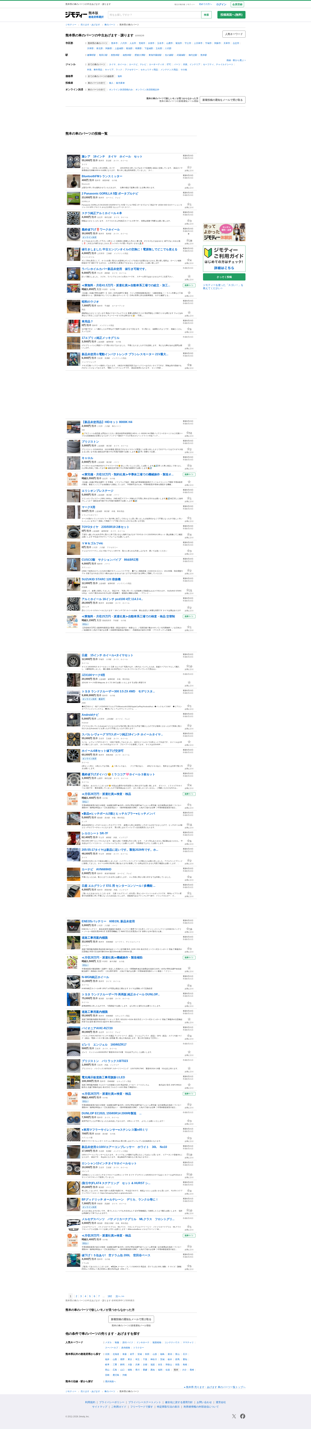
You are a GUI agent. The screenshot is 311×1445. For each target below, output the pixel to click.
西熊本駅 (115, 55)
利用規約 (90, 1402)
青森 (124, 1354)
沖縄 (124, 1375)
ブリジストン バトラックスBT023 (105, 1060)
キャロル (87, 458)
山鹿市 (169, 43)
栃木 (170, 1359)
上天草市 (198, 43)
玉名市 (160, 43)
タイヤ (84, 164)
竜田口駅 (103, 55)
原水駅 (107, 818)
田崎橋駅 (109, 942)
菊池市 (178, 43)
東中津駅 (113, 961)
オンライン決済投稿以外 (147, 89)
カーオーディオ (156, 64)
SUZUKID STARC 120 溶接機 (101, 579)
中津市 (105, 289)
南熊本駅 (127, 55)
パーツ (177, 64)
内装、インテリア (191, 64)
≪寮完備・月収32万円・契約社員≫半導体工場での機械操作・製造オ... (127, 474)
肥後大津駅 (140, 55)
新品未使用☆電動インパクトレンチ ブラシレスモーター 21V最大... (125, 354)
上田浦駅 (110, 719)
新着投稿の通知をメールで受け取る (222, 99)
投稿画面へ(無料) (231, 14)
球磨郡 (138, 48)
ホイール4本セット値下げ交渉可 (103, 750)
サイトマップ (99, 1406)
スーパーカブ (111, 1347)
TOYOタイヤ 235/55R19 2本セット (105, 526)
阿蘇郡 (108, 48)
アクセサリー (131, 69)
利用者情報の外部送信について (201, 1406)
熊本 (95, 160)
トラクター (138, 1347)
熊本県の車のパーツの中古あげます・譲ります (100, 35)
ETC (169, 64)
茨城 (162, 1359)
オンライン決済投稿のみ (121, 89)
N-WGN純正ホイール (95, 977)
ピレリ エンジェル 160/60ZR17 (104, 1044)
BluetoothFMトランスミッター (102, 176)
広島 (115, 1370)
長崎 (192, 1370)
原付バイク (127, 1342)
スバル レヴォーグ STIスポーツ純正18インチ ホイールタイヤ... (122, 734)
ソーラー (85, 946)
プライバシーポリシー (111, 1402)
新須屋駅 (109, 603)
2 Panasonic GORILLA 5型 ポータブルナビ (110, 193)
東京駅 (109, 446)
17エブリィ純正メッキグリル (101, 337)
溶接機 (84, 587)
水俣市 (151, 43)
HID (83, 430)
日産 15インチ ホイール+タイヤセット (107, 655)
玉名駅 (108, 739)
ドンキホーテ (142, 1342)
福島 (162, 1354)
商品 (83, 310)
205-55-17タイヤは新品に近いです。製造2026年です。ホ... (120, 849)
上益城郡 (119, 48)
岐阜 (107, 1364)
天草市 (227, 43)
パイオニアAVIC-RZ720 (97, 1028)
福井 (107, 1359)
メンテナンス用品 (169, 69)
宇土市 (188, 43)
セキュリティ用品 (149, 69)
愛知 (185, 1359)
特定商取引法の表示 (168, 1406)
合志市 (236, 43)
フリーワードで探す (141, 1406)
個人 (111, 83)
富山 (177, 1354)
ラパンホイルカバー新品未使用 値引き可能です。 (115, 268)
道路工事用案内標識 (95, 937)
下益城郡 (148, 48)
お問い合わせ (204, 1402)
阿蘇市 (217, 43)
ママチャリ (188, 1342)
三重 (115, 1364)
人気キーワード (234, 34)
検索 (206, 14)
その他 (184, 69)
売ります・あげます (91, 24)
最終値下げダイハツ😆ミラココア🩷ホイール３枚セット (118, 774)
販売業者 (120, 83)
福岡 (160, 1370)
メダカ (108, 1342)
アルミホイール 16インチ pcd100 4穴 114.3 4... (112, 599)
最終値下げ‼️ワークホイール (101, 229)
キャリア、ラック (113, 69)
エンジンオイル (88, 257)
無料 (120, 76)
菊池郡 (129, 48)
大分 (99, 289)
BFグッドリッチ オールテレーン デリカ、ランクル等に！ (120, 1199)
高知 (152, 1370)
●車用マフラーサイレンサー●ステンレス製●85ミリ (115, 1129)
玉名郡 (159, 48)
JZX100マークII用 (93, 675)
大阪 (130, 1364)
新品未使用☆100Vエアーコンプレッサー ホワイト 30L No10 (124, 1146)
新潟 (170, 1354)
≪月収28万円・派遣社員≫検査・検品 (106, 793)
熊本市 (114, 43)
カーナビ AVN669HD (96, 869)
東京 (130, 1359)
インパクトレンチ (89, 362)
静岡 (122, 1364)
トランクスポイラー (90, 515)
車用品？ (87, 321)
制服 (117, 1342)
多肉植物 (125, 1347)
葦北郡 (99, 48)
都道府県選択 (96, 16)
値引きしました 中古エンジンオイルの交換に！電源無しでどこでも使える (129, 249)
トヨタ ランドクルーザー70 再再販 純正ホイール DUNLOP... (121, 994)
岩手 (132, 1354)
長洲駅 (107, 358)
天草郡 (90, 48)
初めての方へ (205, 4)
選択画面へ (110, 1381)
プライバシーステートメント (144, 1402)
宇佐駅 (116, 620)
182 (110, 1296)
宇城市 (208, 43)
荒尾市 (142, 43)
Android (85, 723)
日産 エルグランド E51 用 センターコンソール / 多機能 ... (118, 885)
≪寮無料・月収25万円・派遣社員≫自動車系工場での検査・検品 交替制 (128, 616)
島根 (185, 1364)
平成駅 (107, 306)
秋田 (147, 1354)
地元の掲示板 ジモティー (184, 4)
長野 (122, 1359)
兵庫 (137, 1364)
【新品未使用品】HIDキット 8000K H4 (107, 422)
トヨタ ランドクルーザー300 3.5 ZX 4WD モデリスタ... (118, 691)
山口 (122, 1370)
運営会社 (221, 1402)
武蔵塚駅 (181, 55)
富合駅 (108, 161)
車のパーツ (110, 24)
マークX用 (88, 507)
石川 (185, 1354)
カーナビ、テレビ (137, 64)
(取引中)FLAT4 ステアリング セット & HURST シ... (116, 1183)
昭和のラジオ (90, 301)
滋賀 (152, 1364)
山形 (155, 1354)
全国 (107, 1354)
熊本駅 (203, 55)
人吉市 (133, 43)
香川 (137, 1370)
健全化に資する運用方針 (179, 1402)
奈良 (160, 1364)
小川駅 (108, 659)
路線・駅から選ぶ (235, 60)
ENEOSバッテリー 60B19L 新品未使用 (108, 921)
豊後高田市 (106, 620)
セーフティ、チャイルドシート (218, 64)
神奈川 (153, 1359)
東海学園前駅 (155, 55)
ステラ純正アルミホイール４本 (102, 213)
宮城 (140, 1354)
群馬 (177, 1359)
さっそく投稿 (224, 276)
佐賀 (168, 1370)
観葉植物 (157, 1342)
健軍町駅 (91, 55)
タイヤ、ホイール (117, 64)
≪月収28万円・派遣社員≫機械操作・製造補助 (112, 957)
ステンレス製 (87, 1138)
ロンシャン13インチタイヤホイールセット (109, 1163)
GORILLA (86, 201)
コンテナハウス (172, 1342)
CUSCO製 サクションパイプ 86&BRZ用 (110, 559)
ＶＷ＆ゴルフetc (92, 543)
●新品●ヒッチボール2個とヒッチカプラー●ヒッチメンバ (118, 813)
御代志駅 (193, 55)
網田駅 (107, 273)
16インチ (85, 607)
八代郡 (168, 48)
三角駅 (109, 253)
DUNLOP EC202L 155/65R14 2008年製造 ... (111, 1113)
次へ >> (120, 1296)
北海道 (116, 1354)
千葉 (145, 1359)
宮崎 (107, 1375)
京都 (145, 1364)
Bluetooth (86, 184)
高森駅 (107, 1204)
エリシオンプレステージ (97, 490)
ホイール (85, 663)
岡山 (107, 1370)
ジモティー (71, 24)
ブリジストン (90, 441)
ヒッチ (84, 821)
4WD (84, 703)
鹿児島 (116, 1375)
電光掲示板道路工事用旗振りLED (103, 1077)
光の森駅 (169, 55)
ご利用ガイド (118, 1406)
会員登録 (237, 4)
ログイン (221, 4)
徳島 (130, 1370)
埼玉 (137, 1359)
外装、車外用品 (94, 69)
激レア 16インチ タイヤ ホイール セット (112, 156)
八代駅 (107, 426)
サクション (86, 567)
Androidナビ (90, 714)
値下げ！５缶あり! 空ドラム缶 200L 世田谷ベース (116, 1255)
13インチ (85, 1171)
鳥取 (177, 1364)
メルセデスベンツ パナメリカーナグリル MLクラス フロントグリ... (128, 1219)
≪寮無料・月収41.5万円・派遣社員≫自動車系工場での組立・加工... (126, 285)
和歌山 (169, 1364)
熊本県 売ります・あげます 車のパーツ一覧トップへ (215, 1387)
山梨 (115, 1359)
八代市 (123, 43)
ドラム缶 (85, 1263)
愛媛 (145, 1370)
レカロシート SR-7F (95, 833)
